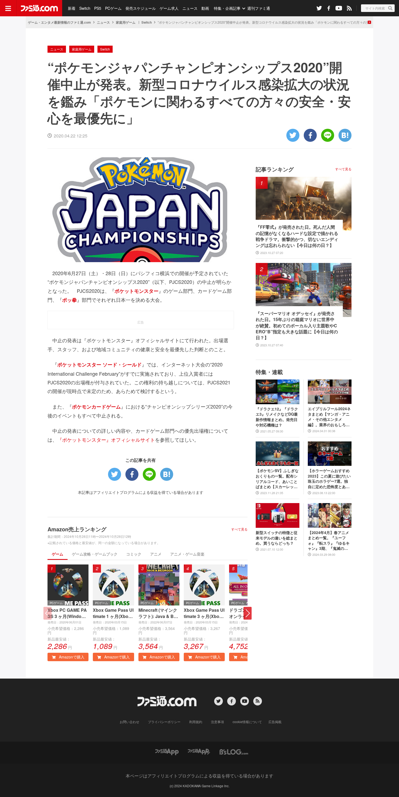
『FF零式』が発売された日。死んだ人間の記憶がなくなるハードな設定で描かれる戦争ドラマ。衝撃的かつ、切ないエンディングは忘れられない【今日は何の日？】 (297, 236)
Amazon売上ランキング (76, 529)
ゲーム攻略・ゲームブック (95, 554)
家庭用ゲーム (125, 22)
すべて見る (239, 529)
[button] (247, 613)
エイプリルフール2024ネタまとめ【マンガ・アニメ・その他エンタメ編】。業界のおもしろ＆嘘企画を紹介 (329, 416)
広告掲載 (274, 721)
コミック (133, 554)
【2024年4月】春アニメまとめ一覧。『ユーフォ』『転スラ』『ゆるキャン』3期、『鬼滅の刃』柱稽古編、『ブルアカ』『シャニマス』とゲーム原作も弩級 (329, 540)
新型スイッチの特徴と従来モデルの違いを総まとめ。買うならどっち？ (276, 538)
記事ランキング (275, 169)
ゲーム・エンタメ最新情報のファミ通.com (59, 22)
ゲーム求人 (169, 8)
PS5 (97, 8)
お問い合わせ (129, 721)
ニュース (190, 8)
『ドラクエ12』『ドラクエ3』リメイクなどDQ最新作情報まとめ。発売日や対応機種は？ (277, 417)
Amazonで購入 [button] (71, 657)
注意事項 (217, 721)
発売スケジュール (140, 8)
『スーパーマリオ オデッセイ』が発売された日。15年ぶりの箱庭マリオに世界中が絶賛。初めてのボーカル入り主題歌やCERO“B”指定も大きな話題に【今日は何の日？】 (297, 325)
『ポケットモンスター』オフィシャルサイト (106, 439)
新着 (71, 8)
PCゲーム (113, 8)
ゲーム (57, 554)
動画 (205, 8)
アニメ (156, 554)
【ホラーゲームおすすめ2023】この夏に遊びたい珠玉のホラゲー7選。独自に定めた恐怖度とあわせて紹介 (329, 478)
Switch (84, 8)
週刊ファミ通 (258, 8)
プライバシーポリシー (164, 721)
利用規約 (195, 721)
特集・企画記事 (227, 8)
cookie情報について (247, 721)
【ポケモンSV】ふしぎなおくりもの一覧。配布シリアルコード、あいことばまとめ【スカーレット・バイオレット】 (277, 478)
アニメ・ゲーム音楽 (187, 554)
